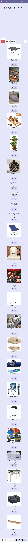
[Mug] (14, 253)
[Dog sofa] (14, 343)
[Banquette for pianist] (14, 476)
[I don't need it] (12, 64)
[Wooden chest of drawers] (14, 455)
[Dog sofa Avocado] (14, 213)
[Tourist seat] (14, 434)
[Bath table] (14, 120)
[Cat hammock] (14, 203)
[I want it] (15, 64)
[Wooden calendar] (14, 165)
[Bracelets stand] (14, 74)
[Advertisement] (14, 24)
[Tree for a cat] (14, 192)
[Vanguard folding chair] (14, 388)
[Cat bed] (14, 499)
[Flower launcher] (14, 142)
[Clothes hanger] (14, 298)
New (3, 41)
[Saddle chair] (14, 411)
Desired (8, 41)
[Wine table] (14, 276)
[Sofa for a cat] (14, 182)
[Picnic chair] (14, 230)
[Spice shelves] (14, 321)
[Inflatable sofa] (14, 366)
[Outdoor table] (14, 51)
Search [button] (3, 39)
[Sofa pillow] (14, 97)
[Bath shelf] (14, 522)
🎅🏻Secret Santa (5, 2)
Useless (13, 41)
